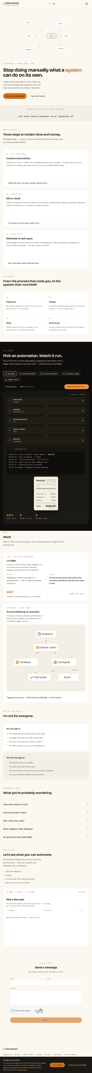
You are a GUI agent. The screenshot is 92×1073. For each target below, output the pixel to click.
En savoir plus (22, 1070)
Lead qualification (29, 374)
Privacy (17, 1055)
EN (54, 4)
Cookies (39, 1055)
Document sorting (72, 374)
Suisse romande (70, 1055)
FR (49, 4)
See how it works (38, 96)
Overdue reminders (50, 374)
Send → (46, 1020)
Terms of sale (28, 1055)
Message (13, 988)
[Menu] (86, 4)
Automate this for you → (76, 387)
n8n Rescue (57, 1055)
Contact (47, 1055)
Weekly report (13, 380)
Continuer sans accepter (77, 1065)
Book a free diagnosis (15, 96)
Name (11, 978)
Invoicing (11, 374)
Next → (82, 910)
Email (49, 978)
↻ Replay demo (11, 387)
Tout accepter (57, 1065)
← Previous (11, 910)
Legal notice (7, 1055)
